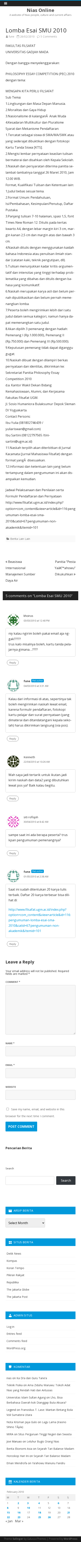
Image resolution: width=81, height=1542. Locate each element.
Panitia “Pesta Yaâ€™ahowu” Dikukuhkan (65, 568)
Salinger (18, 1538)
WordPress (70, 1538)
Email (10, 1065)
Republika (12, 1282)
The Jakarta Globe (17, 1289)
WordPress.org (15, 1348)
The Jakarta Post (17, 1297)
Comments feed (16, 1341)
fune (11, 36)
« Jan (9, 1521)
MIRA (9, 1434)
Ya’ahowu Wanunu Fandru (48, 1463)
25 (39, 1517)
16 (18, 1512)
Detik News (13, 1253)
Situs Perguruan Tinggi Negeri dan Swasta (45, 1434)
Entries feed (14, 1334)
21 (68, 1512)
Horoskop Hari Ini (17, 1456)
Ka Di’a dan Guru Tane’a (32, 1378)
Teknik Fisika (14, 1385)
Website (11, 1087)
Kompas (11, 1261)
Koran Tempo (15, 1268)
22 (8, 1517)
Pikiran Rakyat (15, 1275)
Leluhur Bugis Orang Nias (43, 1441)
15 (8, 1512)
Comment (13, 982)
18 (39, 1512)
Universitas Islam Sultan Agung (26, 1397)
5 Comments (48, 36)
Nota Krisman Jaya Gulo (21, 1422)
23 (18, 1517)
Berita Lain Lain (20, 539)
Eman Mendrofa (16, 1463)
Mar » (19, 1521)
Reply (12, 662)
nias (9, 1378)
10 (28, 1508)
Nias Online (40, 10)
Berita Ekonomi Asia (19, 1449)
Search (10, 1168)
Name (10, 1043)
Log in (10, 1327)
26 (49, 1517)
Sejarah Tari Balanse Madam (55, 1449)
